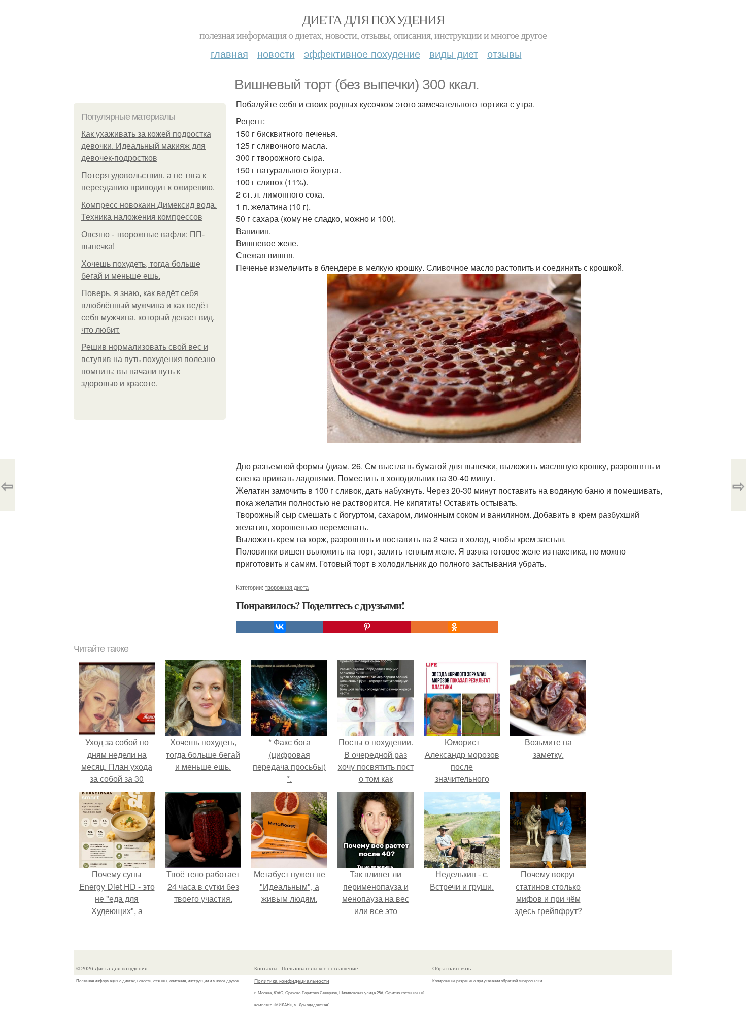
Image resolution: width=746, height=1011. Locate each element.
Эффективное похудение (362, 53)
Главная (229, 53)
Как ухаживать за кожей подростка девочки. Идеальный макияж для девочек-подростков (146, 145)
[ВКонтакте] (279, 627)
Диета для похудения (373, 19)
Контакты (265, 968)
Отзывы (504, 53)
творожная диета (287, 587)
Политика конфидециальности (291, 980)
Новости (276, 53)
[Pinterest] (367, 627)
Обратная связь (451, 968)
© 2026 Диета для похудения (111, 968)
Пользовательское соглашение (320, 968)
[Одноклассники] (454, 627)
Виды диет (453, 53)
